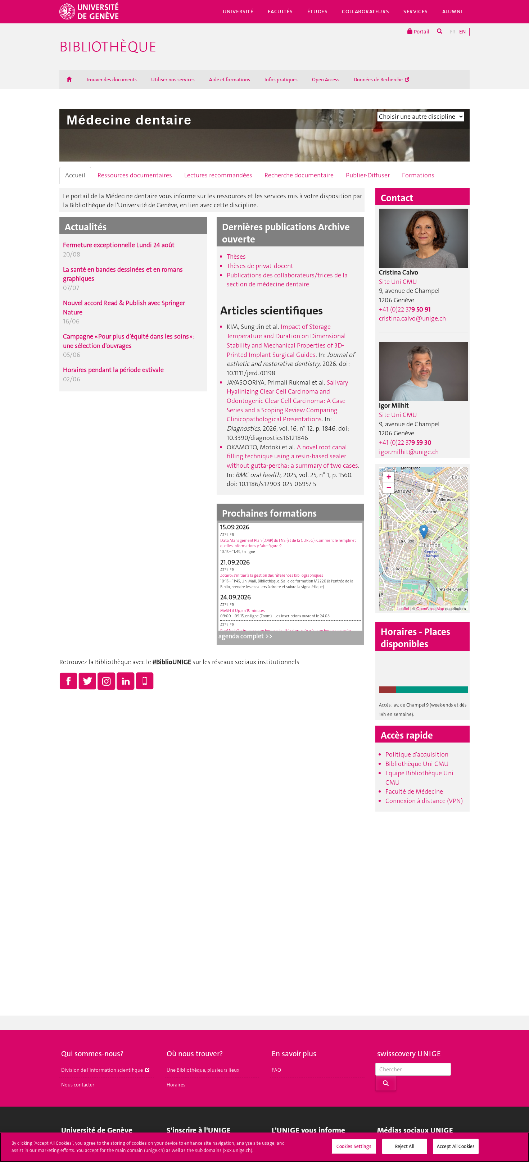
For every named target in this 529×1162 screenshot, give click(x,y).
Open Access (325, 79)
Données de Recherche (379, 79)
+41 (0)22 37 (405, 309)
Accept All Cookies (456, 1146)
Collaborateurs (365, 11)
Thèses (236, 256)
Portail (421, 31)
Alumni (452, 11)
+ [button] (388, 476)
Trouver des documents (111, 79)
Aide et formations (229, 79)
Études (317, 11)
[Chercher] (439, 31)
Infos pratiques (281, 79)
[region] (264, 1147)
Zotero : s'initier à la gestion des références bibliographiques (271, 575)
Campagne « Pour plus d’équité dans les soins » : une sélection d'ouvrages (129, 341)
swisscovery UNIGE (409, 1054)
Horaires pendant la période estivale (113, 370)
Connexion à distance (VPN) (424, 800)
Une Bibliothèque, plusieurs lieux (203, 1070)
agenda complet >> (245, 636)
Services (415, 11)
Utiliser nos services (173, 79)
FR (453, 31)
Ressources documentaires (135, 175)
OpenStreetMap (430, 608)
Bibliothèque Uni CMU (417, 763)
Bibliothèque (108, 47)
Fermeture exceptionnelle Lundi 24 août (119, 245)
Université (238, 11)
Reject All (404, 1146)
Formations (418, 175)
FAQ (276, 1070)
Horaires (176, 1084)
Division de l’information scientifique (102, 1070)
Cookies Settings (353, 1146)
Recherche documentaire (299, 175)
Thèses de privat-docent (260, 266)
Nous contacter (77, 1084)
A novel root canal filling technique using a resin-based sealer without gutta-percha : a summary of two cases (292, 456)
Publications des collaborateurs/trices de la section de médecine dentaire (287, 280)
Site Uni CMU (398, 281)
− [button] (388, 487)
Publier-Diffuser (368, 175)
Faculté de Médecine (414, 791)
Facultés (280, 11)
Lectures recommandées (218, 175)
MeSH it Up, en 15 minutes (242, 610)
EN (462, 31)
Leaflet (403, 608)
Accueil (75, 175)
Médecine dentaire (129, 120)
